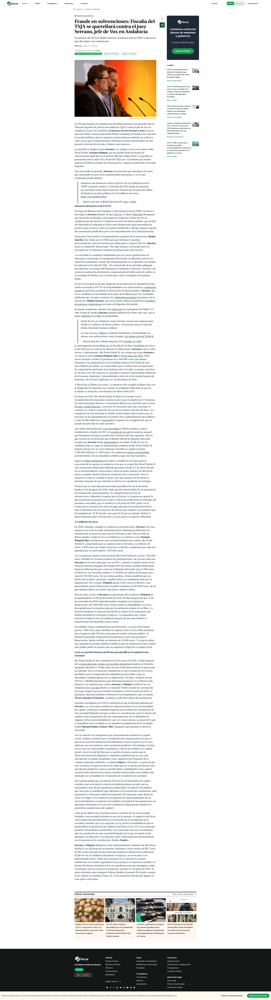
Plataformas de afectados (146, 964)
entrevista (117, 309)
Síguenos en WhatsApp (111, 54)
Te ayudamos (52, 3)
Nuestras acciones (112, 964)
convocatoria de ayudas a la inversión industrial (105, 664)
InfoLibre (138, 214)
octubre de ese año (121, 432)
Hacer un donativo (83, 975)
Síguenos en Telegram (129, 54)
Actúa (37, 3)
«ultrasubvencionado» (125, 297)
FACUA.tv (109, 968)
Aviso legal (171, 980)
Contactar (84, 3)
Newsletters (110, 975)
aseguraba (107, 420)
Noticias (25, 3)
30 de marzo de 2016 (132, 355)
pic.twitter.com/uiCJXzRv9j (138, 336)
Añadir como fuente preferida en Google (88, 54)
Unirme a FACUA (182, 51)
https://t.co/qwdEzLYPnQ (94, 196)
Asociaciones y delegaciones (178, 964)
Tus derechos (141, 977)
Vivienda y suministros (175, 137)
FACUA (117, 214)
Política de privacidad (176, 984)
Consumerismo (111, 971)
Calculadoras (141, 984)
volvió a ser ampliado (138, 452)
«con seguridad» (111, 428)
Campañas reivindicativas (146, 961)
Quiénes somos (173, 961)
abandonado (110, 442)
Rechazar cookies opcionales (232, 996)
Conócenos (68, 3)
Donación (239, 3)
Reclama (139, 980)
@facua (103, 333)
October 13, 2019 (132, 341)
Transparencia (172, 968)
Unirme (230, 3)
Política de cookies (175, 987)
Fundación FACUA (174, 971)
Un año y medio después (87, 406)
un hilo (96, 687)
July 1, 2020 (130, 201)
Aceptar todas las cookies (258, 996)
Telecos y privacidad (174, 117)
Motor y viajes (172, 100)
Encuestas (140, 968)
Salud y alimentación (174, 80)
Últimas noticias (111, 961)
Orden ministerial (93, 460)
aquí (175, 996)
